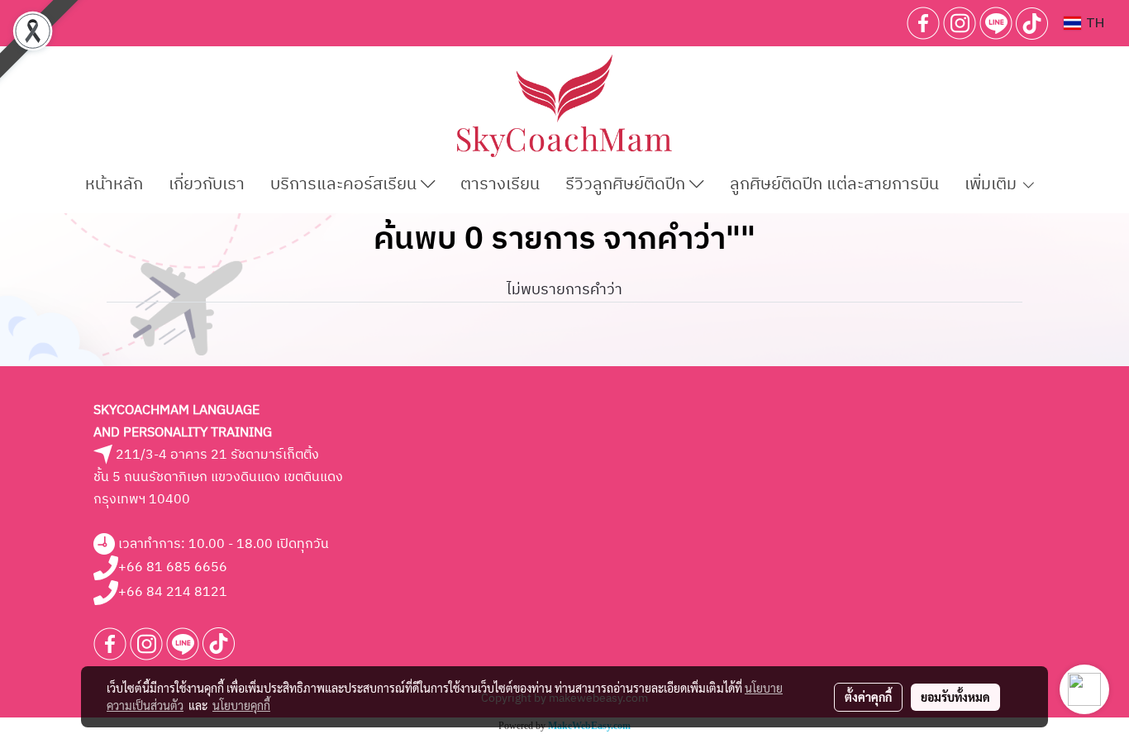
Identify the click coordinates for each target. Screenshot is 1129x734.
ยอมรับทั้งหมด (955, 696)
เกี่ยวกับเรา (207, 184)
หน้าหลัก (114, 184)
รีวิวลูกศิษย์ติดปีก (627, 184)
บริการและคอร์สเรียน (345, 184)
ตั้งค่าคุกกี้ (868, 696)
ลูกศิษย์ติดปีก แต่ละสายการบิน (834, 184)
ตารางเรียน (500, 184)
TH (1092, 23)
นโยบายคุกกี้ (241, 705)
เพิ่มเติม (993, 184)
